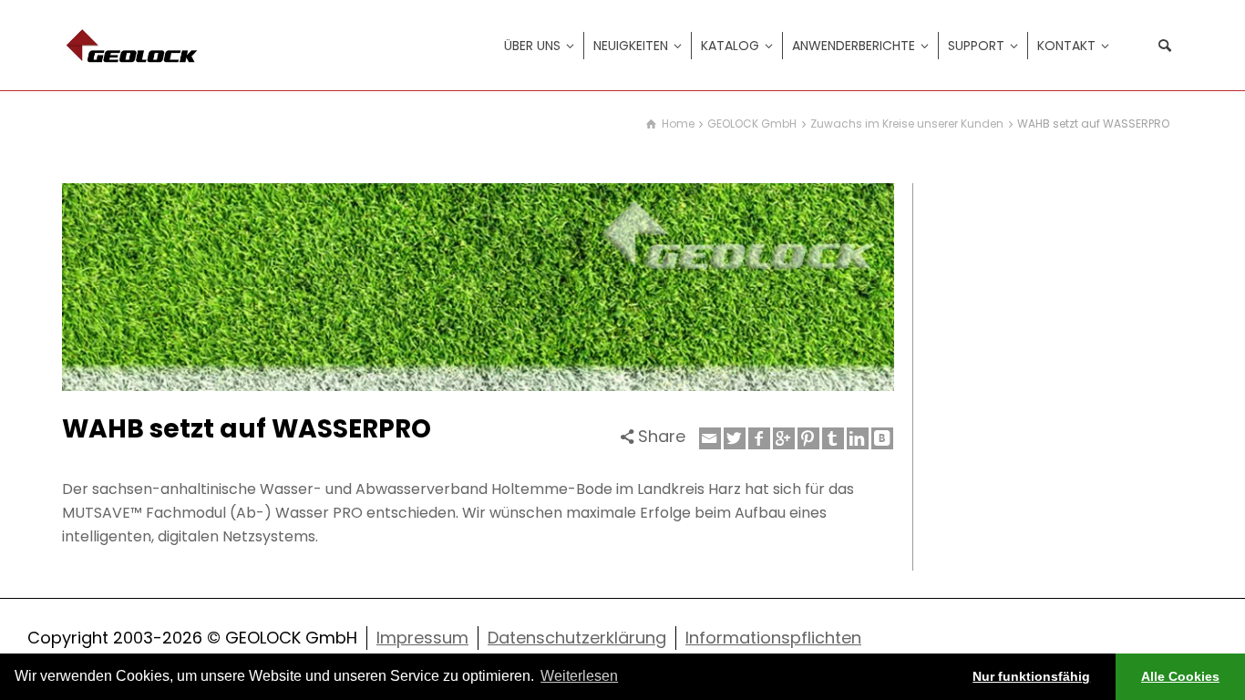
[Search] (1165, 45)
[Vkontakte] (882, 438)
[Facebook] (759, 438)
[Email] (710, 438)
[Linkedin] (858, 438)
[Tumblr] (833, 438)
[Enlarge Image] (478, 287)
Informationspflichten (773, 637)
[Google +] (784, 438)
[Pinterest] (808, 438)
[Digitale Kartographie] (135, 44)
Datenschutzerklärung (577, 637)
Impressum (422, 637)
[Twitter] (735, 438)
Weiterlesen (579, 676)
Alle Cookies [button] (1180, 676)
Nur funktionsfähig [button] (1031, 676)
